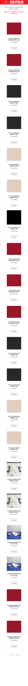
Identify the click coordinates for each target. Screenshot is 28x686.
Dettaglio (14, 48)
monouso (6, 12)
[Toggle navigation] (6, 2)
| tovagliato (13, 12)
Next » (17, 655)
